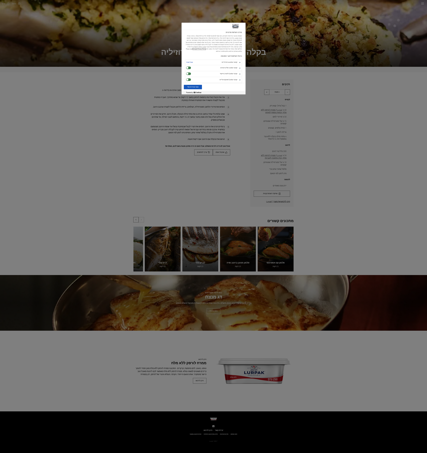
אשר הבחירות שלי (193, 87)
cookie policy (225, 51)
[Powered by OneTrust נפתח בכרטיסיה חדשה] (192, 92)
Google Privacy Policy (199, 49)
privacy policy (238, 51)
